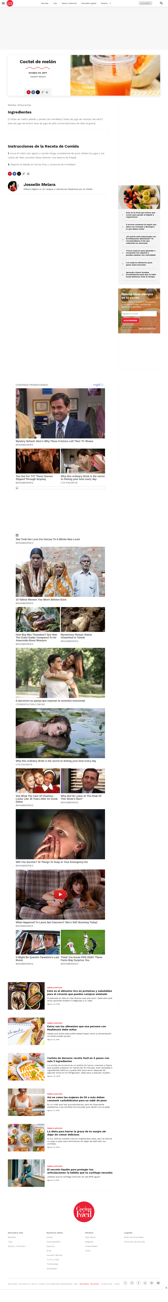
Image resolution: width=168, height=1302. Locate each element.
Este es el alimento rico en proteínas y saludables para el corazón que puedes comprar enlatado (79, 992)
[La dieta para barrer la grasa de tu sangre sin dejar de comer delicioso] (26, 1137)
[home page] (10, 3)
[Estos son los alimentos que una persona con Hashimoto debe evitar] (26, 1031)
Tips (55, 3)
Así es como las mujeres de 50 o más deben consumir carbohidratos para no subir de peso (77, 1099)
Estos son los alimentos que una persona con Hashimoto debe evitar (76, 1028)
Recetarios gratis (89, 3)
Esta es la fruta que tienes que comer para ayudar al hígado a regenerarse (140, 215)
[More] (110, 3)
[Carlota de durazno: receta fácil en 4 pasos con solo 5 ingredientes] (26, 1067)
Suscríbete (145, 3)
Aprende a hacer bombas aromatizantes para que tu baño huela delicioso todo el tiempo (141, 274)
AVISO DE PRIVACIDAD (147, 328)
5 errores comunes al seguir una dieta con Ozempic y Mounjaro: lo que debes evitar (141, 226)
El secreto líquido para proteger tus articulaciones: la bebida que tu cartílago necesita (79, 1171)
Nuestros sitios (55, 1232)
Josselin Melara (38, 76)
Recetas (44, 3)
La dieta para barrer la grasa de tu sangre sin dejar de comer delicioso (76, 1133)
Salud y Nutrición (69, 3)
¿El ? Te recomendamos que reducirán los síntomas (141, 239)
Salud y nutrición (54, 988)
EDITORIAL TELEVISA (89, 1284)
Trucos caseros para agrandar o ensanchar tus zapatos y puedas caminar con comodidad (140, 253)
